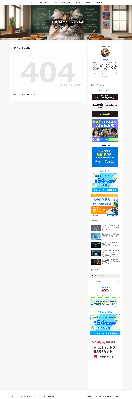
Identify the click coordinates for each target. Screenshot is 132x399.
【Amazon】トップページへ (105, 90)
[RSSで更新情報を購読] (108, 77)
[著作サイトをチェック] (95, 73)
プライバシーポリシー (33, 396)
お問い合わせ (52, 396)
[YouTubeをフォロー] (102, 73)
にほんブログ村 (105, 287)
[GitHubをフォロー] (115, 73)
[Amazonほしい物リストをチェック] (113, 73)
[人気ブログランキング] (105, 290)
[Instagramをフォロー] (100, 73)
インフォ (43, 396)
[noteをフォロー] (110, 73)
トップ (13, 396)
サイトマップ (21, 396)
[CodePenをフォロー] (102, 77)
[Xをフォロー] (97, 73)
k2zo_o (105, 60)
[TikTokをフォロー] (105, 73)
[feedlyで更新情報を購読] (105, 77)
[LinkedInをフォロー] (108, 73)
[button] (118, 281)
